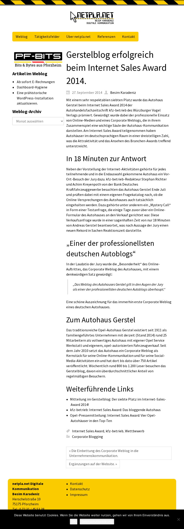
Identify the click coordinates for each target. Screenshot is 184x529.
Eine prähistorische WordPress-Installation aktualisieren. (35, 97)
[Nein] (178, 519)
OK (74, 521)
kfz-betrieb (114, 431)
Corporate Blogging (87, 436)
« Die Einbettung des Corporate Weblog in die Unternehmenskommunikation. (103, 453)
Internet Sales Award (88, 431)
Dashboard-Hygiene (32, 87)
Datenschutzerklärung (96, 521)
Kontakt (76, 483)
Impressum (79, 494)
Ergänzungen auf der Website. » (93, 464)
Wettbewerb (134, 431)
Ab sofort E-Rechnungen (36, 81)
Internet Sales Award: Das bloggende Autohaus (125, 409)
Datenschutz (80, 489)
